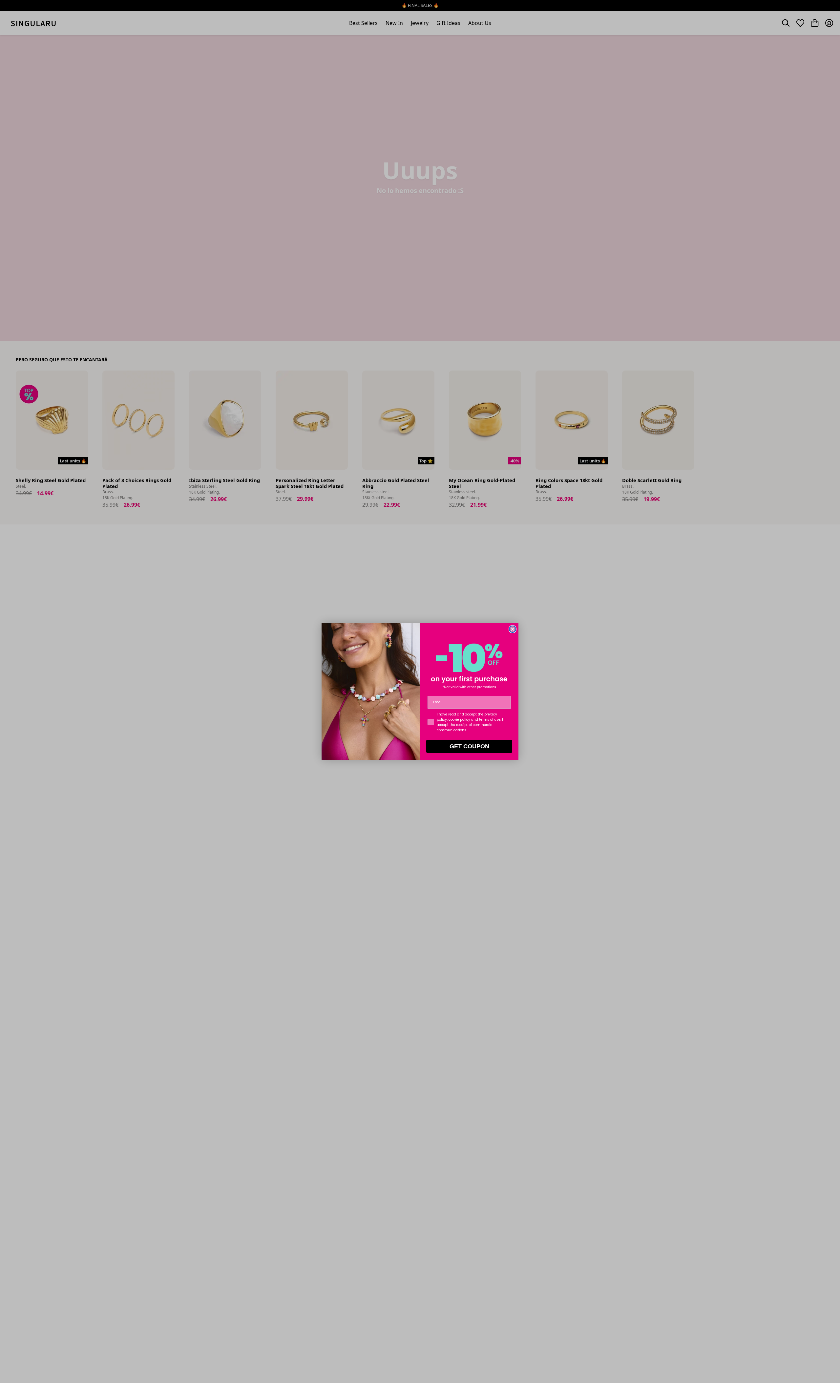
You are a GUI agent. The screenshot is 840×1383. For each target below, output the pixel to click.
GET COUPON (469, 746)
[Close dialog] (512, 629)
